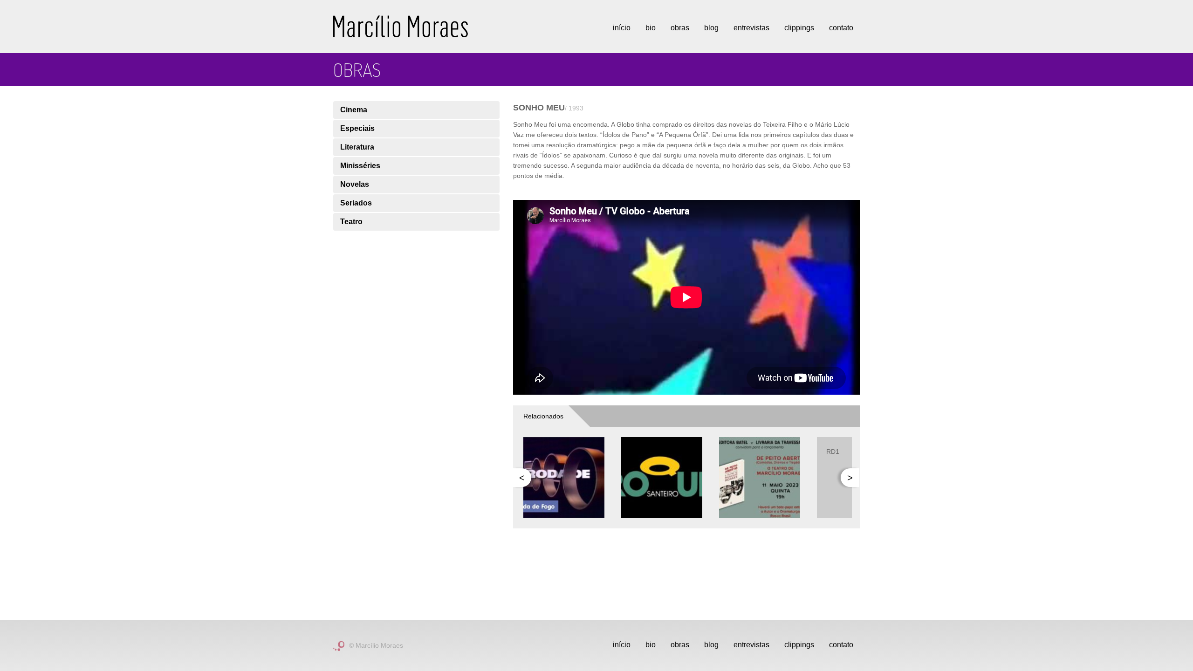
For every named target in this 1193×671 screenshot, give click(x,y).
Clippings (799, 28)
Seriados (356, 203)
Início (622, 28)
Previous (522, 477)
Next (850, 477)
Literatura (357, 147)
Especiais (357, 128)
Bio (650, 28)
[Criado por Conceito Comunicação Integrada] (338, 645)
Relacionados (543, 416)
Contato (841, 28)
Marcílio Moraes (400, 26)
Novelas (354, 184)
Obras (680, 28)
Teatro (351, 222)
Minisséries (360, 166)
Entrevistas (751, 28)
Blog (711, 28)
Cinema (353, 110)
